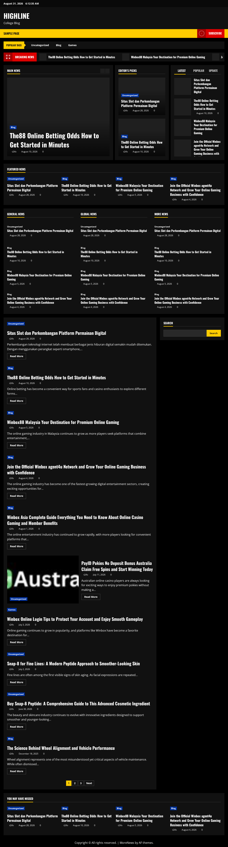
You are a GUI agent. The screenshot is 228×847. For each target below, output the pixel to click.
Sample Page (11, 33)
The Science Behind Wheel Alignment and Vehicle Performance (61, 748)
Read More (18, 356)
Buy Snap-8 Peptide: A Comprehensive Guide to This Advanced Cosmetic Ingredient (78, 703)
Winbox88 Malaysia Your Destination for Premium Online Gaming (154, 57)
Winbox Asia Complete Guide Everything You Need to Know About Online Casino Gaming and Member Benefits (75, 520)
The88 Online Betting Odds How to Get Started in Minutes (67, 57)
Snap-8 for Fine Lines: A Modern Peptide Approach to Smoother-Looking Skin (73, 663)
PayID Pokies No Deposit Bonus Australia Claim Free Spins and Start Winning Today (43, 579)
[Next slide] (107, 71)
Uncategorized (40, 45)
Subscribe (215, 33)
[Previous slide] (102, 71)
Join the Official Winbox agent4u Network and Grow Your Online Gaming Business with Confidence (182, 148)
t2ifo (14, 151)
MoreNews (127, 843)
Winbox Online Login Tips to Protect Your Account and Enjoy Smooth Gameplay (75, 619)
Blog (58, 45)
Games (72, 45)
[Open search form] (193, 33)
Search (168, 323)
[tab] (182, 71)
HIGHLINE (16, 16)
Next (89, 783)
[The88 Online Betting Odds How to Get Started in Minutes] (58, 117)
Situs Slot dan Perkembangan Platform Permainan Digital (140, 103)
